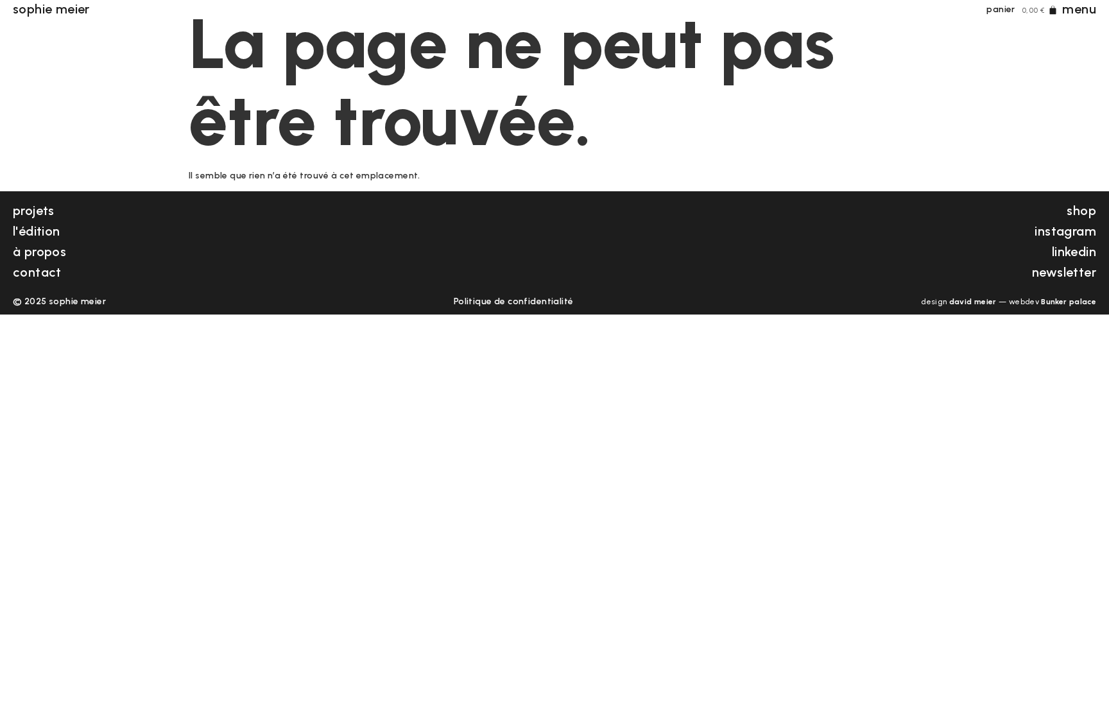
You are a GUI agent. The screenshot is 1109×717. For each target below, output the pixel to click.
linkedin (1074, 251)
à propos (39, 251)
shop (1081, 210)
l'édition (36, 231)
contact (37, 272)
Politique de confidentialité (514, 301)
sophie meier (51, 9)
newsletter (1064, 272)
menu (1079, 9)
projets (34, 210)
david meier (973, 301)
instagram (1065, 231)
